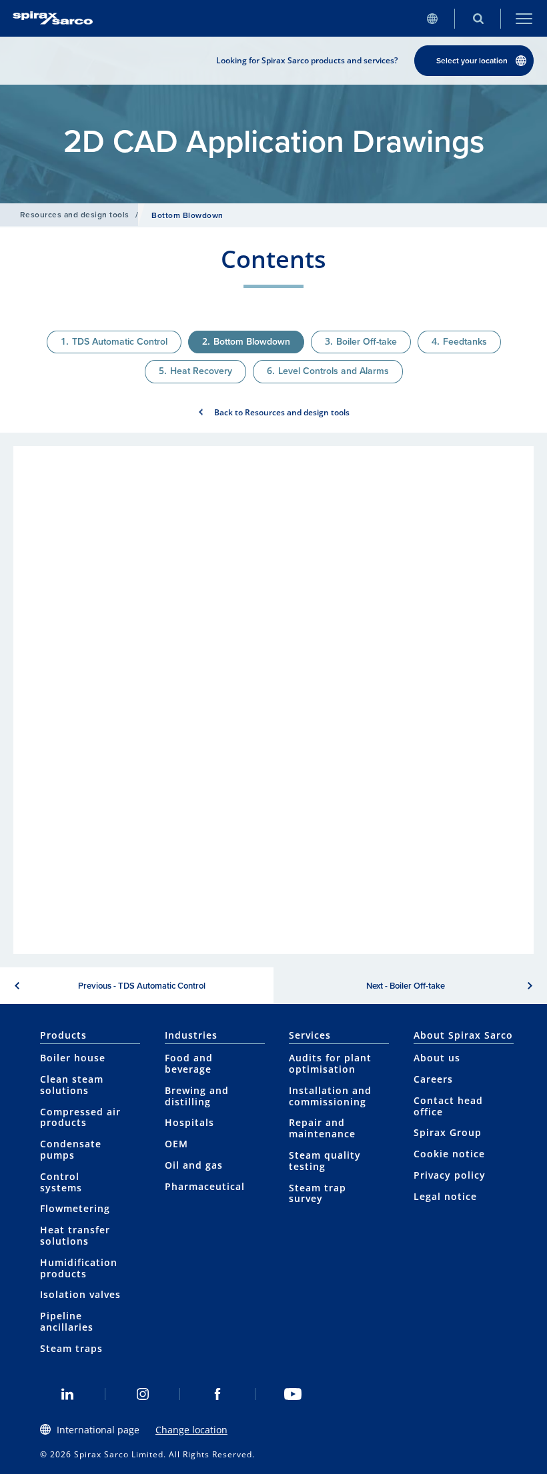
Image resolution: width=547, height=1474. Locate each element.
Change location (191, 1429)
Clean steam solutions (71, 1085)
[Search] (478, 18)
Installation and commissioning (330, 1096)
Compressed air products (80, 1117)
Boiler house (72, 1057)
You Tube (293, 1394)
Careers (433, 1079)
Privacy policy (450, 1175)
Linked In (67, 1394)
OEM (176, 1143)
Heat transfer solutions (75, 1235)
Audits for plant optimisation (330, 1063)
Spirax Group (448, 1132)
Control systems (61, 1182)
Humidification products (78, 1268)
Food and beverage (189, 1063)
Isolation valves (80, 1294)
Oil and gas (194, 1165)
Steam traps (71, 1348)
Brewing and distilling (197, 1096)
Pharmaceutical (205, 1186)
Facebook (217, 1394)
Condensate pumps (70, 1149)
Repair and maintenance (322, 1128)
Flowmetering (75, 1208)
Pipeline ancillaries (66, 1321)
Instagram (143, 1394)
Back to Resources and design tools (282, 412)
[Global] (432, 18)
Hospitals (189, 1122)
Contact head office (448, 1106)
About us (437, 1057)
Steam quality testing (325, 1161)
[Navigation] (524, 18)
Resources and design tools (74, 215)
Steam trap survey (317, 1193)
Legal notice (445, 1196)
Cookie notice (449, 1153)
